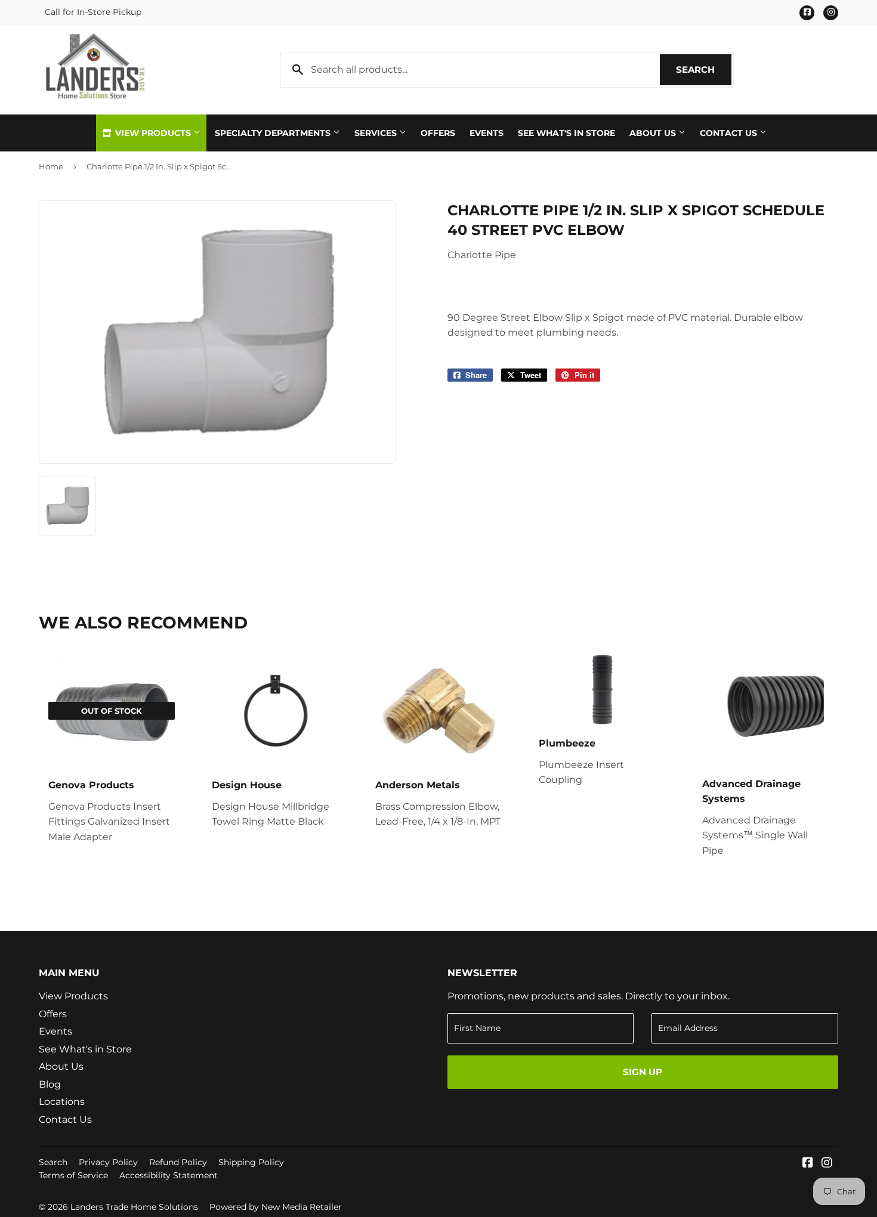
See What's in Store (85, 1049)
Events (487, 133)
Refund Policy (178, 1162)
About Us (653, 133)
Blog (50, 1084)
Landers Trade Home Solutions (134, 1207)
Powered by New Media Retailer (275, 1207)
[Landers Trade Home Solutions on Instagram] (827, 1163)
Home (51, 166)
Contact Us (729, 133)
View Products (153, 133)
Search (703, 69)
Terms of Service (73, 1175)
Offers (438, 133)
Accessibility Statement (168, 1175)
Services (376, 133)
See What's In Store (566, 133)
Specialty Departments (274, 133)
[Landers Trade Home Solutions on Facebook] (807, 1163)
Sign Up (642, 1071)
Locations (62, 1101)
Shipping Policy (251, 1162)
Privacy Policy (108, 1162)
